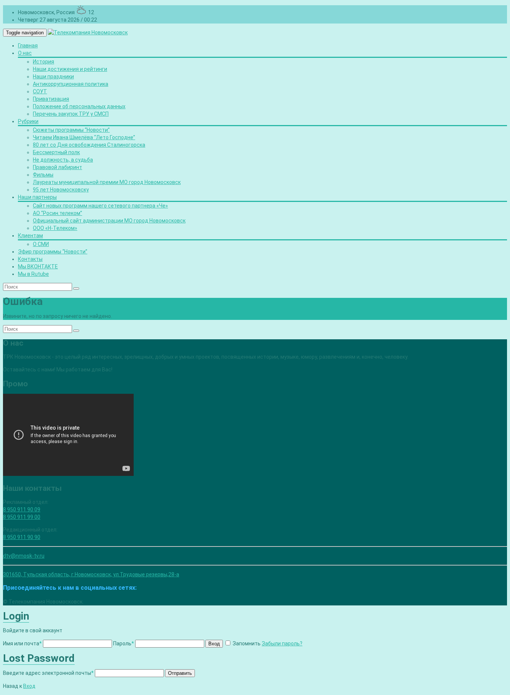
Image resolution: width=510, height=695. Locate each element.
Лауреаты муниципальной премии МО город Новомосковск (107, 182)
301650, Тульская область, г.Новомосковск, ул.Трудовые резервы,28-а (91, 574)
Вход (214, 643)
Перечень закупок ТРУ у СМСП (71, 114)
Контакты (30, 259)
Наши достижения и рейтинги (70, 69)
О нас (25, 53)
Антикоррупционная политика (70, 84)
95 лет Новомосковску (61, 190)
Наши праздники (53, 77)
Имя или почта (22, 643)
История (43, 62)
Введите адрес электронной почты (48, 673)
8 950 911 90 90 (21, 537)
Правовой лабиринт (57, 167)
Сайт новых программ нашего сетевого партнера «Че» (100, 206)
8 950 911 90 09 (21, 509)
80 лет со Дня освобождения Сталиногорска (89, 145)
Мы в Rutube (33, 274)
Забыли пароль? (282, 643)
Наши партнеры (37, 197)
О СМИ (41, 244)
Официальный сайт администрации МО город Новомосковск (109, 221)
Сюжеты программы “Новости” (71, 130)
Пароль (123, 643)
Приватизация (51, 99)
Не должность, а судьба (63, 160)
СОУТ (40, 91)
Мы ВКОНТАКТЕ (38, 266)
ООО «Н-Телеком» (55, 228)
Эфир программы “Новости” (52, 252)
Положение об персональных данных (79, 106)
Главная (28, 46)
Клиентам (30, 236)
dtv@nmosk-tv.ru (23, 556)
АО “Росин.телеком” (57, 213)
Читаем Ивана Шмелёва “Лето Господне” (84, 137)
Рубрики (28, 121)
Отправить (180, 673)
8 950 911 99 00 (21, 517)
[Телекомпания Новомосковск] (88, 32)
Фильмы (43, 175)
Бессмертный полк (56, 152)
